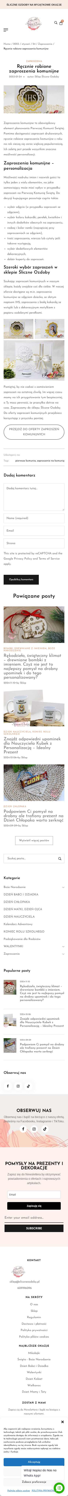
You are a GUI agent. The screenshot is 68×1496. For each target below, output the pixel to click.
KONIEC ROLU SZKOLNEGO (24, 931)
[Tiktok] (28, 1086)
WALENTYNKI (13, 946)
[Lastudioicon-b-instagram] (18, 1086)
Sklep (23, 683)
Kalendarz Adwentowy (18, 924)
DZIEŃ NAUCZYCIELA (17, 732)
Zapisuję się (34, 1206)
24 (34, 44)
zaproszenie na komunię (50, 461)
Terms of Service (49, 558)
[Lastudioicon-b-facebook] (8, 1086)
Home (7, 44)
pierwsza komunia (25, 461)
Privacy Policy (23, 558)
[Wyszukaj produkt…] (55, 22)
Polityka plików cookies (18, 1491)
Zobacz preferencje (34, 1482)
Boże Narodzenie (15, 887)
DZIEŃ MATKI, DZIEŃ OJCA (23, 909)
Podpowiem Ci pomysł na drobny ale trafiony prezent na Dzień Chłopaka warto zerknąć (33, 816)
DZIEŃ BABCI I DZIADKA (21, 894)
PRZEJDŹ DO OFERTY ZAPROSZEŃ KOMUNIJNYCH (34, 432)
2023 (16, 44)
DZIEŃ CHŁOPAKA (15, 806)
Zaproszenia (45, 44)
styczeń (26, 44)
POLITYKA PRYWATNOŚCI (45, 1491)
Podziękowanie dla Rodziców (22, 939)
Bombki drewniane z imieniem (25, 648)
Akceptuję (34, 1462)
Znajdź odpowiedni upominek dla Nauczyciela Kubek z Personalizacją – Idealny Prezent (32, 745)
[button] (62, 1422)
